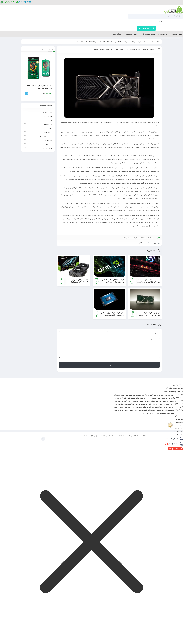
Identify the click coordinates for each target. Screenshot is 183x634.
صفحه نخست (156, 41)
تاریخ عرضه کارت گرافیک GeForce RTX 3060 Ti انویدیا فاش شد (149, 315)
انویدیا (135, 238)
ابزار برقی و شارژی (178, 410)
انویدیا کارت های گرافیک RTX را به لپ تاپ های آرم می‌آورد (113, 281)
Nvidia (150, 238)
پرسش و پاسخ (179, 429)
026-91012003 (179, 413)
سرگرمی (50, 128)
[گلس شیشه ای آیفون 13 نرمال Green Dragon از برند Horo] (38, 68)
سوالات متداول (179, 416)
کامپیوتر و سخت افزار (46, 136)
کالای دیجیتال (48, 132)
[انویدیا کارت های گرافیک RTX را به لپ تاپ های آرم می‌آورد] (109, 266)
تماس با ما (180, 425)
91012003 (171, 439)
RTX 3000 (142, 238)
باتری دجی (180, 391)
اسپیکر (181, 401)
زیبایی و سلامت (47, 124)
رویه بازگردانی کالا (178, 419)
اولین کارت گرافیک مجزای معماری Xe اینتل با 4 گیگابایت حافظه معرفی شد (112, 315)
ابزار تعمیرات (179, 404)
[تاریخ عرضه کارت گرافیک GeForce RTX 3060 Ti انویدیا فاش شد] (145, 299)
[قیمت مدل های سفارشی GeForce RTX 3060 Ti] (73, 266)
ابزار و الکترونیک (47, 112)
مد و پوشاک (48, 144)
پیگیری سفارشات (178, 432)
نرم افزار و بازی (47, 148)
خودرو (50, 120)
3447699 (171, 444)
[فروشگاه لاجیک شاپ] (173, 9)
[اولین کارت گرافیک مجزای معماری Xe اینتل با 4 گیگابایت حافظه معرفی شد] (109, 299)
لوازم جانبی (180, 394)
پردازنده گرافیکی (136, 41)
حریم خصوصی (179, 422)
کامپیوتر (146, 41)
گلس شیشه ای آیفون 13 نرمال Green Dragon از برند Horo (39, 87)
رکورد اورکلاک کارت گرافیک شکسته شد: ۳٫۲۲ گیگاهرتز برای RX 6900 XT (148, 282)
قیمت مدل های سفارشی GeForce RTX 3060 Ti (79, 281)
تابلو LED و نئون (47, 116)
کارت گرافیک (127, 238)
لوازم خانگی (48, 140)
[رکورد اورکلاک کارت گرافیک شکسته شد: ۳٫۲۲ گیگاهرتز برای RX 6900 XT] (145, 266)
